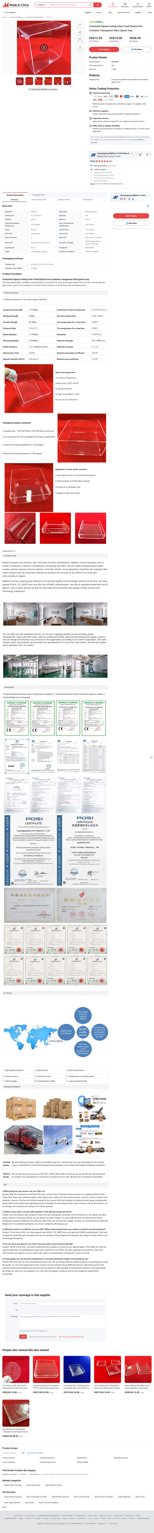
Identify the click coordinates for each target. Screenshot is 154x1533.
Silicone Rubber (82, 1462)
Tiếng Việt (132, 1518)
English (20, 1518)
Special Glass (82, 1458)
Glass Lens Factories (82, 1497)
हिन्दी (109, 1518)
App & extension (123, 12)
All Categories (11, 12)
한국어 (96, 1518)
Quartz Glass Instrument (104, 1497)
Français (45, 1518)
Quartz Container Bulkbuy (48, 1502)
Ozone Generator (8, 1462)
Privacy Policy (112, 1523)
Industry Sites (92, 1515)
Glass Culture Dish (33, 1485)
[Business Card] (148, 205)
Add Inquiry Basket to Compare (44, 89)
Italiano (65, 1518)
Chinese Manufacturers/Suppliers (48, 1515)
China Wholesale (67, 1515)
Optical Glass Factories (60, 1497)
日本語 (103, 1518)
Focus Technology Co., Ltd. (61, 1523)
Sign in (149, 6)
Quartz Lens (140, 1497)
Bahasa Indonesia (144, 1518)
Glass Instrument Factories (36, 1497)
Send (23, 1336)
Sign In (92, 184)
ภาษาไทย (116, 1518)
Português (37, 1518)
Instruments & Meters (16, 17)
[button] (100, 199)
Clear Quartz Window (12, 1502)
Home (4, 17)
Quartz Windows (124, 1497)
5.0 (121, 199)
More (4, 1507)
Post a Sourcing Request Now (71, 1337)
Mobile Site (129, 1515)
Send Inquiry (104, 49)
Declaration (102, 1523)
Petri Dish (49, 17)
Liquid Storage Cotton (48, 1462)
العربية (90, 1518)
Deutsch (72, 1518)
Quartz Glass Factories (12, 1497)
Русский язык (55, 1518)
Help (110, 12)
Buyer (99, 12)
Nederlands (81, 1518)
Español (28, 1518)
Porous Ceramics (8, 1458)
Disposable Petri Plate (53, 1485)
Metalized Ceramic (121, 1458)
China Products (30, 1515)
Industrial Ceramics (47, 1458)
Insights (137, 1515)
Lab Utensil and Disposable (34, 17)
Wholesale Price (80, 1515)
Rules (150, 12)
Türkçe (124, 1518)
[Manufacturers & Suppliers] (15, 4)
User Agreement (90, 1523)
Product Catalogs (36, 1453)
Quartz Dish (29, 1502)
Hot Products (18, 1515)
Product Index (118, 1515)
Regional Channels (105, 1515)
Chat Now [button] (138, 49)
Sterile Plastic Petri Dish (13, 1485)
